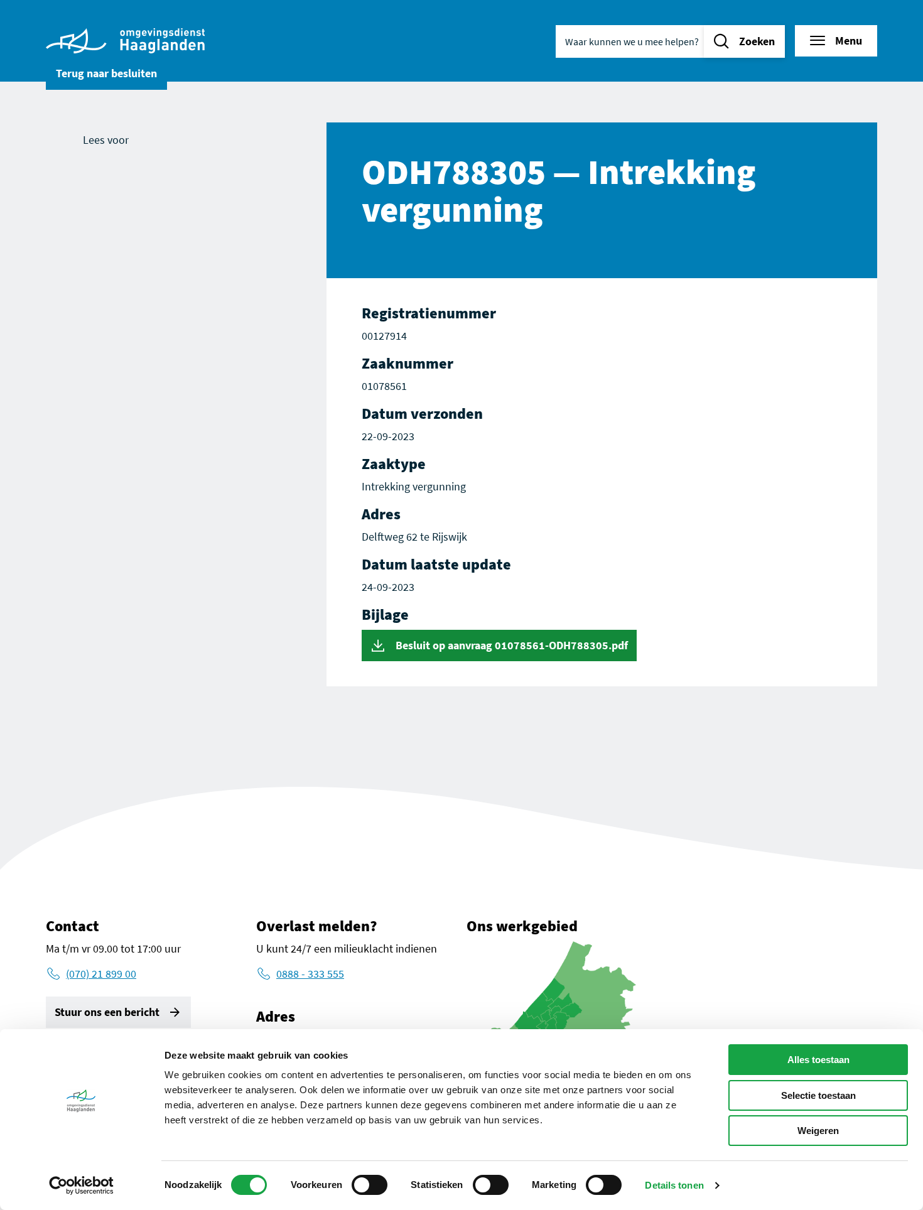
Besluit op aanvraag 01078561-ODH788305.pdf (510, 645)
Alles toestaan (818, 1059)
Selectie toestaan (818, 1095)
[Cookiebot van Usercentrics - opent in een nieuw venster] (81, 1185)
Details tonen (674, 1185)
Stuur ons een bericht (107, 1012)
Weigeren (818, 1130)
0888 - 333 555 (310, 973)
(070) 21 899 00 (101, 973)
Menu (848, 40)
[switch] (369, 1185)
